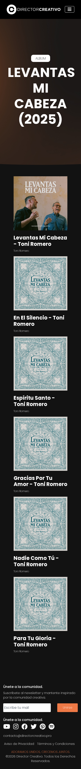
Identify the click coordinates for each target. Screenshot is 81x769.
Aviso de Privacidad (19, 744)
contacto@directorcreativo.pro (27, 736)
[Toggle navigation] (69, 9)
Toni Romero (21, 251)
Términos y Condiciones (56, 744)
